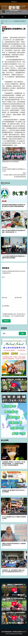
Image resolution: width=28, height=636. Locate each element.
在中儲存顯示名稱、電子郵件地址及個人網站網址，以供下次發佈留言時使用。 (13, 315)
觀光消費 (4, 458)
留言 (3, 277)
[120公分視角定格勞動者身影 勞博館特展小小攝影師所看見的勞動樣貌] (14, 245)
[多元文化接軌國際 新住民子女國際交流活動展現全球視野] (14, 506)
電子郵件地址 (18, 298)
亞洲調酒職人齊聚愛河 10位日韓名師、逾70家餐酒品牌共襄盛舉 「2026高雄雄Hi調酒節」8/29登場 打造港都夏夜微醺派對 (13, 463)
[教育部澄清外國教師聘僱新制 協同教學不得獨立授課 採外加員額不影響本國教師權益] (14, 194)
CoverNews (12, 633)
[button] (2, 16)
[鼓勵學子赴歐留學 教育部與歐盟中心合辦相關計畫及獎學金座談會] (14, 533)
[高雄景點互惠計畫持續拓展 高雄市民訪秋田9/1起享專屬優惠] (14, 479)
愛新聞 (14, 8)
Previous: (14, 169)
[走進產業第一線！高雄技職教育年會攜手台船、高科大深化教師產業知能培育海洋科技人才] (14, 559)
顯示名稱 (5, 297)
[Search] (25, 16)
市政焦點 (4, 486)
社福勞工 (4, 26)
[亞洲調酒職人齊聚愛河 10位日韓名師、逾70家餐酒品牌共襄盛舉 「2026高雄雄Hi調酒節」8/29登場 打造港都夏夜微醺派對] (14, 451)
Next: (14, 174)
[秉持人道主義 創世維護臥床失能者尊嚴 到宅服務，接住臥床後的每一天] (14, 220)
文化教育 (4, 513)
